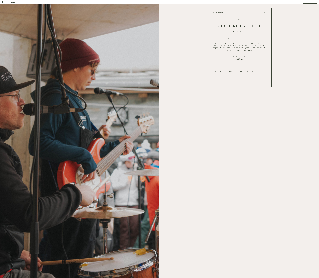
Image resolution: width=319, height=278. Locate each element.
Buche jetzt (310, 2)
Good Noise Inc (245, 38)
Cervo (12, 2)
